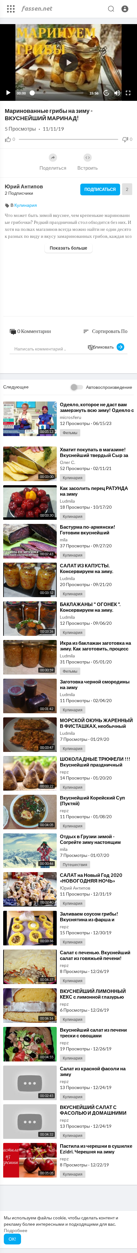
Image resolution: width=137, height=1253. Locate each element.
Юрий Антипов (24, 186)
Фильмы (70, 432)
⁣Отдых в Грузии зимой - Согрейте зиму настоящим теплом (90, 842)
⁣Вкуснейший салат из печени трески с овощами (93, 1032)
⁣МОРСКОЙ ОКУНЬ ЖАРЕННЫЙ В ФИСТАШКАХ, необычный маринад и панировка (96, 725)
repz (64, 771)
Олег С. (67, 462)
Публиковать (102, 346)
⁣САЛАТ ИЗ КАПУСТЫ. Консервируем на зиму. (86, 568)
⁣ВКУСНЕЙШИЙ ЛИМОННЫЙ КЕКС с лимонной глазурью (93, 994)
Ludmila (67, 501)
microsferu (70, 417)
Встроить (87, 168)
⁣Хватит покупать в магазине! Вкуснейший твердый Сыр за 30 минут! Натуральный (94, 455)
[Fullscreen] (128, 93)
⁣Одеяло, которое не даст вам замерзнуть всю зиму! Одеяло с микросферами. (97, 410)
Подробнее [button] (15, 1230)
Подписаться (100, 189)
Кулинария (25, 205)
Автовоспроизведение (109, 387)
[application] (68, 62)
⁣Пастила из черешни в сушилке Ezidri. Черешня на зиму (96, 1148)
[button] (125, 9)
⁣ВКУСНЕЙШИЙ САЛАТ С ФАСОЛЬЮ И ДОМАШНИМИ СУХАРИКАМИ (93, 1112)
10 (106, 92)
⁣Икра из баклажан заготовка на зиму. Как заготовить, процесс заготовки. (95, 648)
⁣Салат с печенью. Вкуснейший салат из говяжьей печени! (95, 955)
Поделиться (53, 168)
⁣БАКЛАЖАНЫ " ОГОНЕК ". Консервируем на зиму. (90, 607)
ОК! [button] (12, 1239)
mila (64, 539)
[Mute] (117, 93)
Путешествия (75, 864)
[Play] (8, 93)
